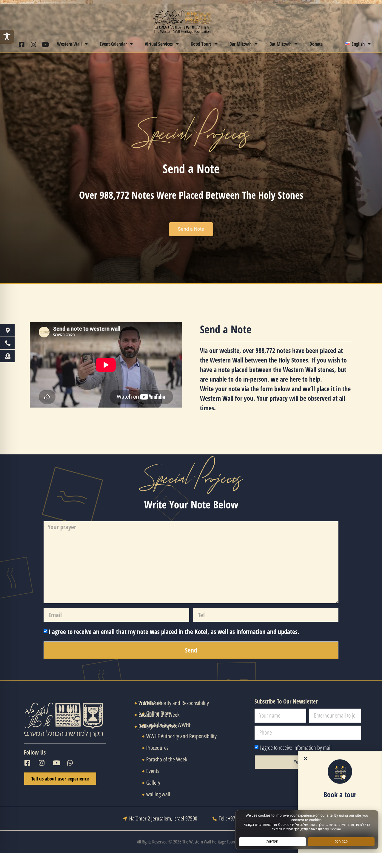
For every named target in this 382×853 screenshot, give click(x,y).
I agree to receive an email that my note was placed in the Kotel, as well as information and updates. (174, 631)
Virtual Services (159, 44)
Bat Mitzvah (280, 44)
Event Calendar (113, 44)
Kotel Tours (201, 44)
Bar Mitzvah (240, 44)
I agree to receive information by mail (296, 748)
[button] (305, 758)
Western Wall (69, 44)
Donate (316, 44)
